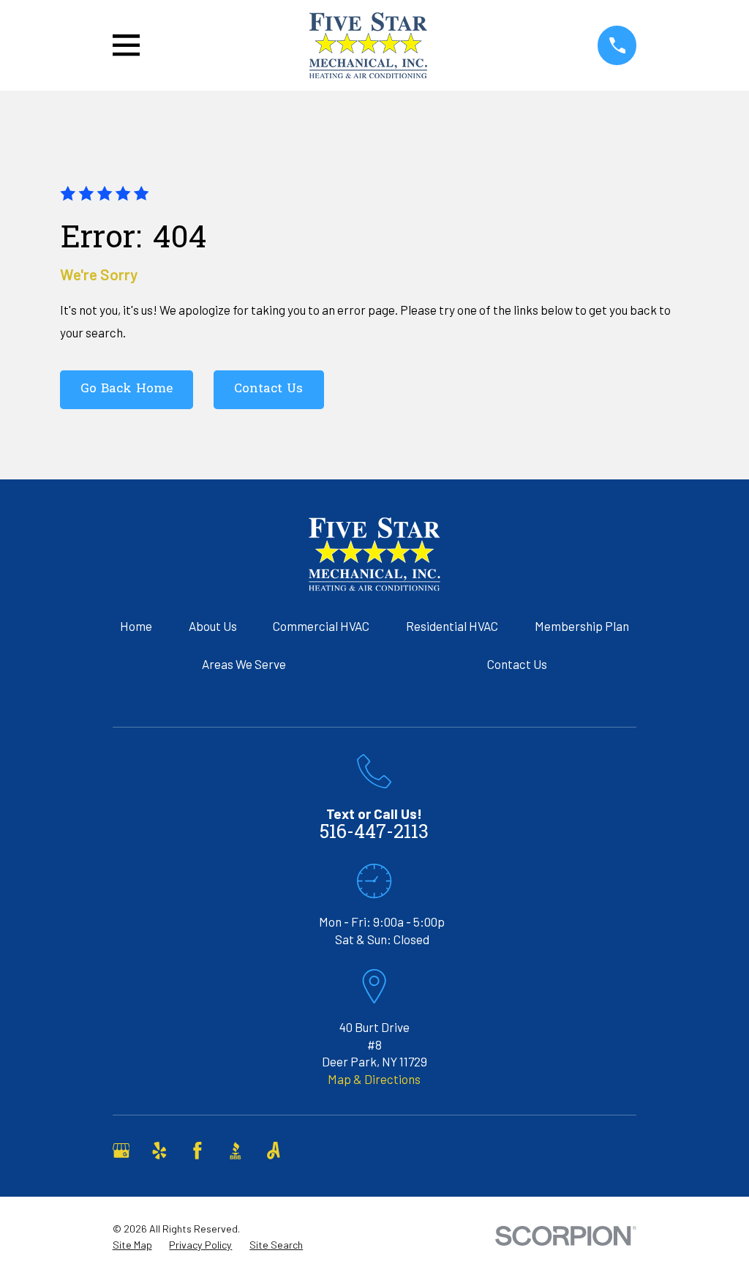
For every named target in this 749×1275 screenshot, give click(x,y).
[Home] (368, 45)
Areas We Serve (244, 664)
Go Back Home (126, 389)
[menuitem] (132, 1245)
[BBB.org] (235, 1150)
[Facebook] (197, 1150)
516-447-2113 (374, 833)
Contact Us (268, 389)
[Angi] (273, 1150)
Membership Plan (582, 625)
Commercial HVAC (321, 625)
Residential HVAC (452, 625)
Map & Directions (374, 1079)
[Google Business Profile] (121, 1150)
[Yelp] (159, 1150)
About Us (213, 625)
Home (136, 625)
